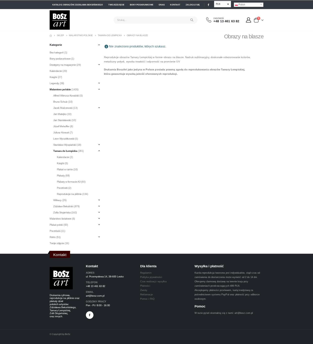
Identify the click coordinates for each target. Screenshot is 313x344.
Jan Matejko (59, 114)
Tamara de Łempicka (65, 150)
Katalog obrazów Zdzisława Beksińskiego (77, 5)
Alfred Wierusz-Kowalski (66, 95)
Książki (53, 77)
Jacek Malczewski (62, 107)
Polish (241, 4)
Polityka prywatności (151, 277)
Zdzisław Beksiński (63, 206)
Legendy (54, 83)
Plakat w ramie (65, 169)
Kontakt (175, 5)
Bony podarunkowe (141, 5)
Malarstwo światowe (60, 218)
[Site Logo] (60, 20)
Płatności (145, 285)
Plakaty (61, 175)
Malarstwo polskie (60, 89)
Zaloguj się (193, 5)
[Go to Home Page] (51, 35)
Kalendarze (56, 70)
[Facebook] (208, 4)
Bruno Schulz (60, 101)
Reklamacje (146, 294)
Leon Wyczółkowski (63, 138)
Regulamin (145, 272)
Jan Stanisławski (62, 120)
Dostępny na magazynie (63, 64)
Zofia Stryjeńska (61, 212)
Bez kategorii (57, 52)
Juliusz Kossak (61, 132)
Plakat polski (56, 224)
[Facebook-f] (89, 315)
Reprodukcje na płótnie (69, 194)
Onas (162, 5)
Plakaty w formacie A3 (68, 181)
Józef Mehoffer (61, 126)
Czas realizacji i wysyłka (153, 281)
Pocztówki (62, 187)
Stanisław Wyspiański (64, 144)
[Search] (191, 20)
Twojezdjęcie (116, 5)
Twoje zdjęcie (57, 243)
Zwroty (143, 290)
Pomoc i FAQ (147, 298)
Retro (53, 237)
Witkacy (57, 200)
